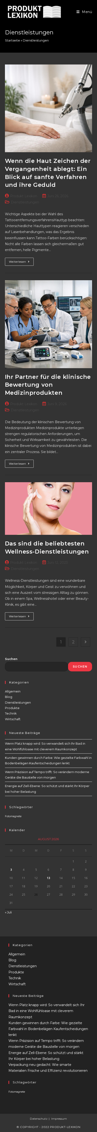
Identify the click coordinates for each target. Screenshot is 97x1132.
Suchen (11, 659)
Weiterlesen (21, 263)
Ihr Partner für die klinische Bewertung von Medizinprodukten (48, 384)
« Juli (8, 912)
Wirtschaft (12, 719)
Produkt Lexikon (23, 196)
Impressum (59, 1118)
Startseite (12, 40)
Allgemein (12, 691)
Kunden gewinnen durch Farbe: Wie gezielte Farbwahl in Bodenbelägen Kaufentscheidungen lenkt (48, 1029)
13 (48, 878)
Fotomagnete (13, 816)
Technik (11, 713)
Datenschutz (39, 1118)
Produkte (12, 708)
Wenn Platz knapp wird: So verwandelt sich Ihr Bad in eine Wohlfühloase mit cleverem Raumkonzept (46, 1011)
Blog (8, 697)
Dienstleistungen (25, 202)
